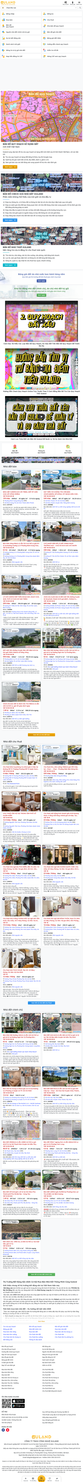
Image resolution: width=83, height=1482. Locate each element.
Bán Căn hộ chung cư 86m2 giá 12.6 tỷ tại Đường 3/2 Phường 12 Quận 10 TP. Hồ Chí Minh (20, 1090)
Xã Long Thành (22, 1250)
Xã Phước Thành (60, 606)
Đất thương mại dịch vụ (27, 665)
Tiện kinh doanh (18, 613)
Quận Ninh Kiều (20, 714)
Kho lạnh (52, 781)
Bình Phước (30, 503)
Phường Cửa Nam (26, 822)
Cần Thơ (18, 712)
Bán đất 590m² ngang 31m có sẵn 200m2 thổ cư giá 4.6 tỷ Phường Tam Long (61, 1143)
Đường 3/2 (8, 1097)
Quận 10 (22, 1099)
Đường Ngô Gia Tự (51, 659)
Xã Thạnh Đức (9, 1151)
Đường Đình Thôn (50, 927)
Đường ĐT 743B (9, 606)
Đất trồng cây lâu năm (67, 1103)
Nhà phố (55, 669)
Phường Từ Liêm (24, 776)
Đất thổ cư (56, 507)
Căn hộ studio (16, 832)
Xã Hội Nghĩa (9, 661)
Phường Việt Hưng (63, 659)
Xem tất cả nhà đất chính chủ (41, 1274)
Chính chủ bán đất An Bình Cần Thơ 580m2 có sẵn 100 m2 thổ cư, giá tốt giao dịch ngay (21, 705)
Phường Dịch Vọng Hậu (52, 878)
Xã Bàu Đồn (49, 1046)
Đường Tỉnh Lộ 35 (50, 822)
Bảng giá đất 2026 (7, 1360)
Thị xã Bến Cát (61, 1203)
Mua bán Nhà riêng (8, 1372)
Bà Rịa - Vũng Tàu (72, 1153)
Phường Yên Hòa (20, 927)
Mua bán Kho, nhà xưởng (9, 1380)
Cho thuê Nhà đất (47, 1369)
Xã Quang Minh (62, 822)
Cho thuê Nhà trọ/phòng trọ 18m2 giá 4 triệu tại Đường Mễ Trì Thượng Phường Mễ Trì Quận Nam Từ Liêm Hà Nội (20, 768)
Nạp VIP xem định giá (8, 1365)
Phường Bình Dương (61, 552)
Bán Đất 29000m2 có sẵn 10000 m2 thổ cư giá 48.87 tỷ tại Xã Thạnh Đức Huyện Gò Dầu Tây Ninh (19, 1143)
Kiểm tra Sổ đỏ (46, 1365)
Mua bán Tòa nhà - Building (10, 1383)
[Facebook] (3, 1430)
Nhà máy (56, 780)
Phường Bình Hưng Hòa (24, 552)
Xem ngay (41, 281)
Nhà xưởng (62, 780)
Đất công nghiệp (17, 1159)
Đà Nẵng (64, 776)
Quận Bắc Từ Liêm (33, 878)
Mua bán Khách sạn (8, 1388)
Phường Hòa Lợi (50, 1201)
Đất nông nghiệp (65, 507)
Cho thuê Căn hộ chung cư (50, 1377)
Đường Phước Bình (10, 1250)
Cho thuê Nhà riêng (48, 1372)
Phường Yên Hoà (20, 929)
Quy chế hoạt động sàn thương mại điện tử (55, 1412)
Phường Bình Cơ (10, 659)
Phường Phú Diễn (21, 875)
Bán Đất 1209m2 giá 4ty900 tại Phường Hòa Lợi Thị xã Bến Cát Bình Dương (61, 1193)
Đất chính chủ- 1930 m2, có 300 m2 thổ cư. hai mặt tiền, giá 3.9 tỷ (21, 1243)
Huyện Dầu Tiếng (61, 503)
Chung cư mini (26, 832)
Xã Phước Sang (60, 608)
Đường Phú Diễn (10, 875)
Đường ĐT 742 (49, 552)
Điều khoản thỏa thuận (9, 1414)
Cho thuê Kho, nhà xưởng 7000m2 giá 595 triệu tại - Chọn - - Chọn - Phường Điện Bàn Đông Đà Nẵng (61, 768)
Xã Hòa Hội (49, 1097)
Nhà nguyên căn (17, 562)
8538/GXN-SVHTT (45, 1448)
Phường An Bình (10, 712)
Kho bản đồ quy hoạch (9, 1349)
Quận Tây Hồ (34, 981)
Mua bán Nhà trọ (7, 1385)
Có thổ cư (9, 613)
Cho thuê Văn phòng (48, 1380)
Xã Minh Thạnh (50, 501)
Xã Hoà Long (49, 1153)
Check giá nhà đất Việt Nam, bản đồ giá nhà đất (41, 460)
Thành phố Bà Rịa (60, 1153)
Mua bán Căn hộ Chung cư (10, 1377)
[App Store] (18, 1401)
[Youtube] (7, 1430)
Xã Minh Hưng (9, 503)
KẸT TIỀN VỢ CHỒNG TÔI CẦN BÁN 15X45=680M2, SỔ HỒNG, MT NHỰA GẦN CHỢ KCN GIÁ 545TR (60, 493)
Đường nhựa (16, 611)
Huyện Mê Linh (74, 824)
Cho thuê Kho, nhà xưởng (50, 1383)
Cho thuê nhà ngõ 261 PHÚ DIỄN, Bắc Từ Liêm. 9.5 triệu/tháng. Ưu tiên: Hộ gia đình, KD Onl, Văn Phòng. (21, 868)
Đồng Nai (20, 501)
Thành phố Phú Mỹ (19, 1203)
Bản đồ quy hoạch (7, 1346)
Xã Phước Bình (21, 1252)
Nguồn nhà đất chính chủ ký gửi (52, 1352)
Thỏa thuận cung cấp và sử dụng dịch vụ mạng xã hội (59, 1414)
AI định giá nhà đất (7, 1362)
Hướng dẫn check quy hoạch (11, 1352)
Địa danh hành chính (48, 1362)
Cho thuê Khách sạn (48, 1388)
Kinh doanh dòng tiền (27, 611)
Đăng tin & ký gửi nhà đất (50, 1354)
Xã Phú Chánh (59, 556)
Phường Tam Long (51, 1151)
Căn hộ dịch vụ (17, 1105)
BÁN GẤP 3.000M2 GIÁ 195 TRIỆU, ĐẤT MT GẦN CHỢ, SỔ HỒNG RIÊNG (20, 493)
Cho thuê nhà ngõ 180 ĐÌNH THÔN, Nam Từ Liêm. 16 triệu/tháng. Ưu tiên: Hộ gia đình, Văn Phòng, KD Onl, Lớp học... (62, 919)
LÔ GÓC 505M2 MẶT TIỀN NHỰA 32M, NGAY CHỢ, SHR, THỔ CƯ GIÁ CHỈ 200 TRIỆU (21, 598)
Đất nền (62, 613)
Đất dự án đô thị (53, 615)
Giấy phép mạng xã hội (49, 1417)
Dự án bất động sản (48, 1349)
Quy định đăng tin (47, 1422)
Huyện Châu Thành (59, 1099)
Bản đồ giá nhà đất (7, 1357)
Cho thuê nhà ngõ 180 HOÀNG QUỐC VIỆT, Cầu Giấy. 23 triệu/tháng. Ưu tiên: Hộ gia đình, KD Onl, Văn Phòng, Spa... (62, 868)
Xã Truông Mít (49, 1044)
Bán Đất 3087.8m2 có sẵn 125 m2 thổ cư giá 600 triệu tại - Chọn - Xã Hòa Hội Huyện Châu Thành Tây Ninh (61, 1090)
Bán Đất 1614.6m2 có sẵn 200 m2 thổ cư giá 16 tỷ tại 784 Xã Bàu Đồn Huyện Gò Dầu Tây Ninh (61, 1036)
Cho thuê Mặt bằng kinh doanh (52, 1391)
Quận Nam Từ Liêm (73, 929)
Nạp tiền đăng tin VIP (49, 1357)
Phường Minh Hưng (11, 501)
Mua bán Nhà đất (7, 1369)
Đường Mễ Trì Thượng (11, 776)
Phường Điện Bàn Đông (52, 776)
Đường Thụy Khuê (10, 979)
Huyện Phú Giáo (70, 608)
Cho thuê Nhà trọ (47, 1385)
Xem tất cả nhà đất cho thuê (41, 1003)
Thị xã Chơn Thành (20, 503)
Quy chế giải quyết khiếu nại (51, 1420)
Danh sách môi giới (48, 1360)
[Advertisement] (41, 75)
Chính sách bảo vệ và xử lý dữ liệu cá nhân (15, 1417)
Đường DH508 (49, 606)
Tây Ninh (57, 1044)
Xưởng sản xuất (61, 781)
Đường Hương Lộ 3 (11, 552)
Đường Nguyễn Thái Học (12, 822)
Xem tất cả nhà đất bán (41, 735)
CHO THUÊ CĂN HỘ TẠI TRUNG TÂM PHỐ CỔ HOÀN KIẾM (19, 814)
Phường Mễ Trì (23, 778)
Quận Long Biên (75, 661)
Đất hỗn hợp (16, 1157)
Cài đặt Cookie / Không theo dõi (11, 1420)
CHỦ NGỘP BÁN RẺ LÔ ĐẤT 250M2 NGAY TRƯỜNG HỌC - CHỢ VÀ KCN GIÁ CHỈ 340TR (60, 544)
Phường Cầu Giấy (50, 875)
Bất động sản (46, 1346)
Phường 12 (15, 1099)
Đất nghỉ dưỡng (71, 613)
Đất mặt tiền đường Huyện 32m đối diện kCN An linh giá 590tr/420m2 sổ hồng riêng (20, 651)
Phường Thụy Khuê (23, 981)
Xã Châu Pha (9, 1201)
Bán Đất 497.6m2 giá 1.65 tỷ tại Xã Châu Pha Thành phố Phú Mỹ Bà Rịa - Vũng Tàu (19, 1193)
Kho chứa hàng (72, 780)
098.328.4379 (55, 1457)
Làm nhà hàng (28, 613)
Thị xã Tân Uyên (70, 556)
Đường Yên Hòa (10, 927)
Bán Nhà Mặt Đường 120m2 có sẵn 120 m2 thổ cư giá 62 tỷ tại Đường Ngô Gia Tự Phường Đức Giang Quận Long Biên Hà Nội (61, 651)
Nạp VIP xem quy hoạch (9, 1354)
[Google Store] (18, 1406)
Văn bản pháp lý (7, 1422)
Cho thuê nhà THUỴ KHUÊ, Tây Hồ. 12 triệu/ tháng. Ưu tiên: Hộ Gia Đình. (19, 971)
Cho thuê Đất (46, 1375)
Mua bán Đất (6, 1375)
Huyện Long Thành (33, 1252)
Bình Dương (71, 503)
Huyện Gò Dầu (58, 1046)
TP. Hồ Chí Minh (60, 501)
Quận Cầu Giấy (66, 878)
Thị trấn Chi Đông (62, 824)
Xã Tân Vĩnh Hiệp (20, 606)
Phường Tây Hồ (22, 979)
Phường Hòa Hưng (18, 1097)
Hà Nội (72, 659)
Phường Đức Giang (64, 661)
